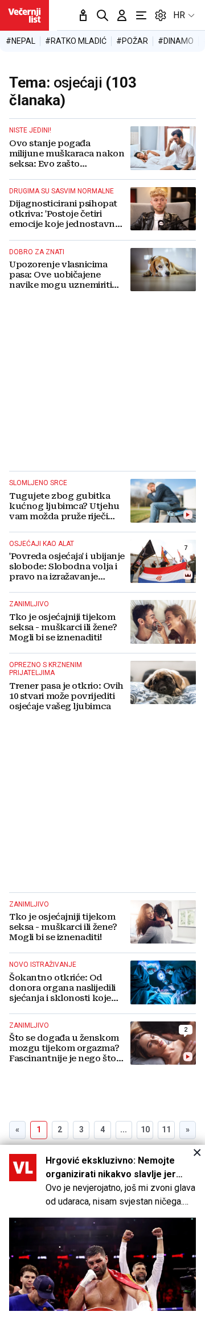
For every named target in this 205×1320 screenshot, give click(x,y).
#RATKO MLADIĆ (75, 40)
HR (179, 15)
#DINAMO (176, 40)
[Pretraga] (102, 15)
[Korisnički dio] (122, 15)
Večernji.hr (24, 15)
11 (166, 1129)
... (123, 1129)
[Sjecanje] (83, 15)
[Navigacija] (141, 15)
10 (145, 1129)
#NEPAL (20, 40)
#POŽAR (132, 40)
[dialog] (102, 1232)
